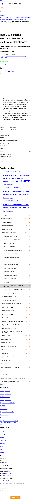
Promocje (2, 434)
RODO (1, 446)
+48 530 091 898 (6, 475)
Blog (1, 449)
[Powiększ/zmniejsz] (0, 488)
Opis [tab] (4, 64)
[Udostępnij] (3, 488)
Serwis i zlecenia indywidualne (8, 422)
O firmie (2, 431)
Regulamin (2, 443)
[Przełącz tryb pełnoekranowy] (2, 488)
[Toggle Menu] (2, 7)
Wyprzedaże (3, 424)
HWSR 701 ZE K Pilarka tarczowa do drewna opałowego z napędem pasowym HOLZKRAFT (16, 178)
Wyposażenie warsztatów (7, 412)
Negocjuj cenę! (4, 61)
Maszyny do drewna (14, 17)
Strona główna (4, 17)
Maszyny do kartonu (5, 400)
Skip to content (4, 1)
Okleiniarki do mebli (5, 397)
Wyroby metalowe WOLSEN (7, 403)
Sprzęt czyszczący (5, 415)
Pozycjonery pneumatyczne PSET (9, 421)
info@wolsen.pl (4, 4)
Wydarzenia (3, 440)
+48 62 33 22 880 (7, 473)
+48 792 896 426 (4, 480)
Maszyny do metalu (5, 391)
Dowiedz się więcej (8, 184)
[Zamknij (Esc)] (5, 488)
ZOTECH (2, 406)
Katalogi (2, 437)
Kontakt (2, 452)
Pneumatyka (3, 418)
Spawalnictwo (3, 409)
